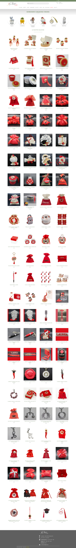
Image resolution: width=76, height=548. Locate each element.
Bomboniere (32, 7)
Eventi (28, 7)
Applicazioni (47, 7)
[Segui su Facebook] (57, 0)
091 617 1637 (61, 3)
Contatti (55, 7)
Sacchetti (37, 7)
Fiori (43, 7)
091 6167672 (47, 537)
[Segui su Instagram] (58, 0)
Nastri (41, 7)
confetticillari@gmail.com (44, 544)
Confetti (24, 7)
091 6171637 (43, 537)
